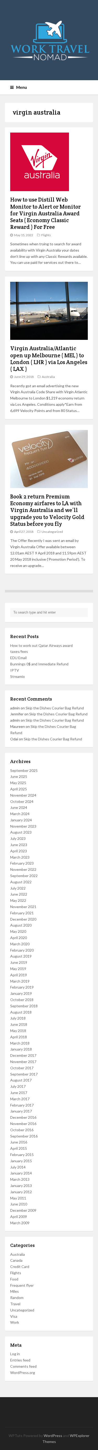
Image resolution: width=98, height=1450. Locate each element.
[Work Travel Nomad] (49, 40)
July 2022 (18, 888)
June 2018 (18, 1024)
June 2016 (18, 1142)
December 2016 (23, 1117)
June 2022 (18, 894)
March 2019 (20, 981)
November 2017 (23, 1061)
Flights (46, 235)
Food (14, 1279)
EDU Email (18, 657)
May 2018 (18, 1030)
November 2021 (23, 906)
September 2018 (24, 1006)
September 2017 (24, 1074)
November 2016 (23, 1123)
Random (17, 1297)
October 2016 (21, 1130)
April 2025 (18, 789)
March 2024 (20, 813)
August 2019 (21, 956)
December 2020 (23, 919)
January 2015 (21, 1161)
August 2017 (21, 1080)
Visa (13, 1316)
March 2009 (20, 1223)
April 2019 (18, 975)
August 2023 (21, 832)
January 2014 (21, 1173)
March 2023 (20, 857)
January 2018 (21, 1049)
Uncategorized (52, 532)
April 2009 (18, 1216)
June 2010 (18, 1204)
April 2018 (18, 1037)
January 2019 (21, 993)
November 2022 (23, 869)
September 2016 (24, 1136)
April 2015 (18, 1148)
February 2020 (22, 950)
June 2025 (18, 776)
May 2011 (18, 1198)
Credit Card (19, 1266)
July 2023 (18, 838)
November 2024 (23, 795)
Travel (15, 1304)
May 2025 (18, 782)
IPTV (14, 670)
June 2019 (18, 962)
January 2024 (21, 820)
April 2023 (18, 851)
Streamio (17, 676)
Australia (48, 377)
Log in (15, 1354)
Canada (16, 1260)
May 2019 (18, 968)
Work (14, 1322)
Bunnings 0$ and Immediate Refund (39, 664)
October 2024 (21, 801)
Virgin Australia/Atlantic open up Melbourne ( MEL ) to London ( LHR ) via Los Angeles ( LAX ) (48, 358)
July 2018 (18, 1018)
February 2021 (22, 913)
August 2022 (21, 882)
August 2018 (21, 1012)
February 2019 (22, 987)
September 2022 (24, 875)
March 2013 (20, 1179)
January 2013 (21, 1185)
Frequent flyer (22, 1285)
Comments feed (23, 1366)
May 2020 (18, 931)
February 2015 (22, 1154)
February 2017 (22, 1105)
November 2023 (23, 826)
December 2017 (23, 1055)
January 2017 (21, 1111)
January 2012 (21, 1192)
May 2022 (18, 900)
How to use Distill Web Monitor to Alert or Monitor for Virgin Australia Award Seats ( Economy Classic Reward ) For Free (45, 213)
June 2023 (18, 844)
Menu (21, 87)
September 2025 (24, 770)
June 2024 (18, 807)
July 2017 (18, 1086)
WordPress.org (22, 1372)
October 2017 (21, 1068)
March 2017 (20, 1099)
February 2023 (22, 863)
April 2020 (18, 937)
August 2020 (21, 925)
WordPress (53, 1435)
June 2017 (18, 1092)
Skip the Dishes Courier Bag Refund (55, 708)
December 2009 (23, 1210)
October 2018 (21, 999)
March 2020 (20, 944)
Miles (14, 1291)
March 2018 (20, 1043)
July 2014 (18, 1167)
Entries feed (20, 1360)
